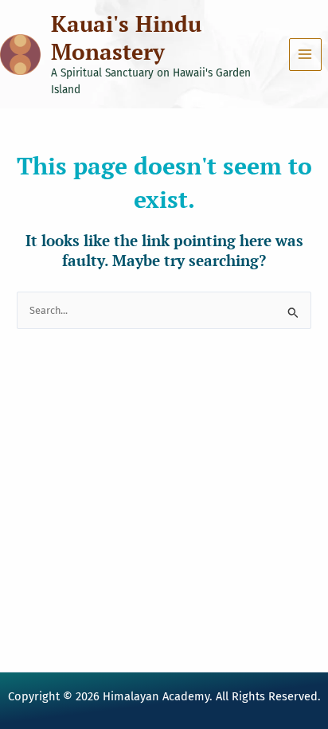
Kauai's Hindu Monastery (126, 37)
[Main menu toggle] (305, 54)
